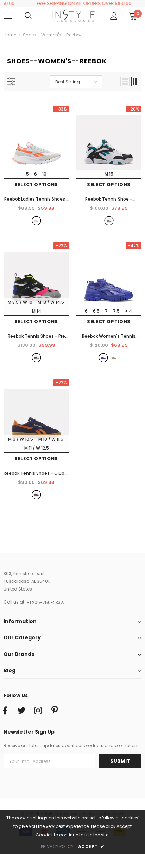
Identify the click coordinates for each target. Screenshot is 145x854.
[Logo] (73, 15)
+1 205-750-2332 (44, 602)
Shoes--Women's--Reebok (52, 35)
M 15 (109, 174)
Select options (36, 184)
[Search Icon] (35, 15)
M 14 (36, 311)
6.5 (96, 311)
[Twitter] (21, 711)
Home (10, 35)
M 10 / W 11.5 (50, 439)
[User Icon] (114, 16)
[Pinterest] (54, 711)
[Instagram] (38, 711)
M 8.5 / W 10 (20, 302)
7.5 (116, 311)
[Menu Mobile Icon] (8, 16)
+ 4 (128, 311)
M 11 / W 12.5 (36, 448)
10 (44, 174)
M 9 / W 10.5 (20, 439)
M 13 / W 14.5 (51, 302)
